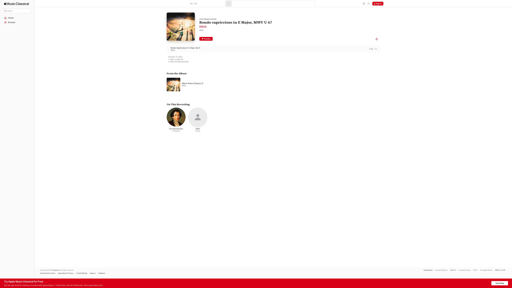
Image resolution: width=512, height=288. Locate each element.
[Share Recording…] (377, 39)
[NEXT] (195, 3)
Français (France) (465, 270)
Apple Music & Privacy (65, 273)
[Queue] (368, 3)
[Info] (364, 3)
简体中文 (453, 270)
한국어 (475, 270)
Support (92, 273)
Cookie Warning (81, 273)
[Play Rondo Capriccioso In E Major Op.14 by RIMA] (164, 49)
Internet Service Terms (47, 273)
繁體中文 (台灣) (500, 270)
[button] (17, 18)
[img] (16, 3)
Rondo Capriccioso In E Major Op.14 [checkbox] (185, 48)
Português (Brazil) (486, 270)
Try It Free (499, 283)
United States (428, 270)
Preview (207, 39)
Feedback (101, 273)
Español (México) (441, 270)
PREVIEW (370, 49)
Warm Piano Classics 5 (192, 83)
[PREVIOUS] (191, 3)
